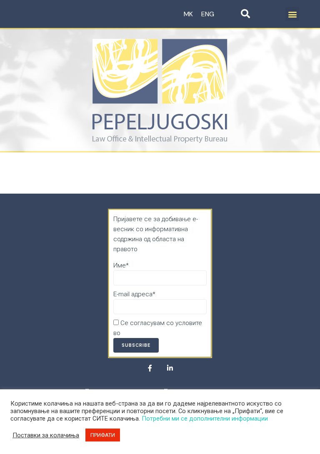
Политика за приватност (157, 333)
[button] (292, 14)
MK (188, 14)
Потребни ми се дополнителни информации (205, 418)
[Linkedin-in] (170, 368)
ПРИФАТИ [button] (102, 435)
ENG (207, 14)
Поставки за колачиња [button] (45, 435)
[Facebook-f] (150, 368)
